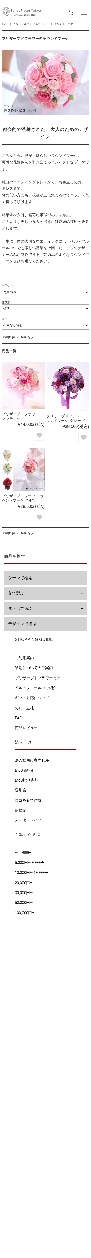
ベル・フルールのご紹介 (36, 688)
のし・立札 (24, 708)
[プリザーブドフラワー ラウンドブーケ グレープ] (67, 386)
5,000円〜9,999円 (29, 862)
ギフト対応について (32, 698)
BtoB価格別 (24, 770)
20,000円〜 (24, 882)
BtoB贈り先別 (26, 780)
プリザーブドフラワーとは (37, 678)
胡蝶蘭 (20, 810)
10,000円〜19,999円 (32, 872)
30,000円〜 (24, 892)
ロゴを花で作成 (28, 800)
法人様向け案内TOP (32, 760)
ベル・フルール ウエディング (31, 23)
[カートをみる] (70, 12)
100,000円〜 (25, 913)
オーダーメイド (28, 820)
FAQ (18, 718)
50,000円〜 (24, 902)
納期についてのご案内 (34, 667)
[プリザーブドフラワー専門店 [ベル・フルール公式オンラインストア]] (21, 17)
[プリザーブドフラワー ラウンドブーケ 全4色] (23, 469)
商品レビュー (26, 728)
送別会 (20, 790)
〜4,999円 (23, 852)
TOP (4, 23)
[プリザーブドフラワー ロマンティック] (23, 385)
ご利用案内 (24, 658)
